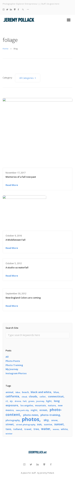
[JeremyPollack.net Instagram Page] (4, 9)
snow (54, 420)
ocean (43, 410)
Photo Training (14, 365)
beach (25, 392)
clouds (33, 396)
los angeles (26, 405)
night (34, 410)
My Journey (12, 369)
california (12, 396)
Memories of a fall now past (21, 176)
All (7, 356)
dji (11, 401)
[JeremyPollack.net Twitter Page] (7, 9)
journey (40, 401)
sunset (59, 424)
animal (9, 392)
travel (27, 429)
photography (13, 420)
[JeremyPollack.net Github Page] (15, 9)
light (49, 401)
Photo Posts (13, 361)
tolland (17, 429)
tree (36, 429)
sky (46, 420)
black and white (41, 392)
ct (7, 401)
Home (5, 48)
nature (52, 405)
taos (8, 429)
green (31, 401)
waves (56, 429)
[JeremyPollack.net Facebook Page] (18, 9)
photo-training (50, 415)
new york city (22, 410)
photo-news (30, 415)
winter (9, 433)
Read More (12, 185)
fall (25, 401)
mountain (40, 405)
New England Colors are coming (23, 297)
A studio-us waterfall (17, 267)
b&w (18, 392)
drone (18, 401)
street (10, 424)
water (45, 429)
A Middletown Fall (15, 239)
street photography (25, 424)
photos (30, 419)
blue (56, 392)
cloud (24, 396)
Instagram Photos (16, 373)
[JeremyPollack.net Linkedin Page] (11, 9)
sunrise (48, 424)
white (64, 429)
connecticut (56, 396)
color (43, 396)
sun (39, 424)
